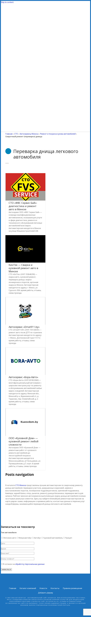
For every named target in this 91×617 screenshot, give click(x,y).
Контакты (55, 588)
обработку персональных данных (30, 564)
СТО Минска (20, 485)
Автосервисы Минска (29, 134)
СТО (16, 134)
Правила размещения (72, 588)
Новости (43, 588)
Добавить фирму (45, 593)
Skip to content (7, 2)
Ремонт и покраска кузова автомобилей (58, 134)
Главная (8, 134)
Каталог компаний (28, 588)
